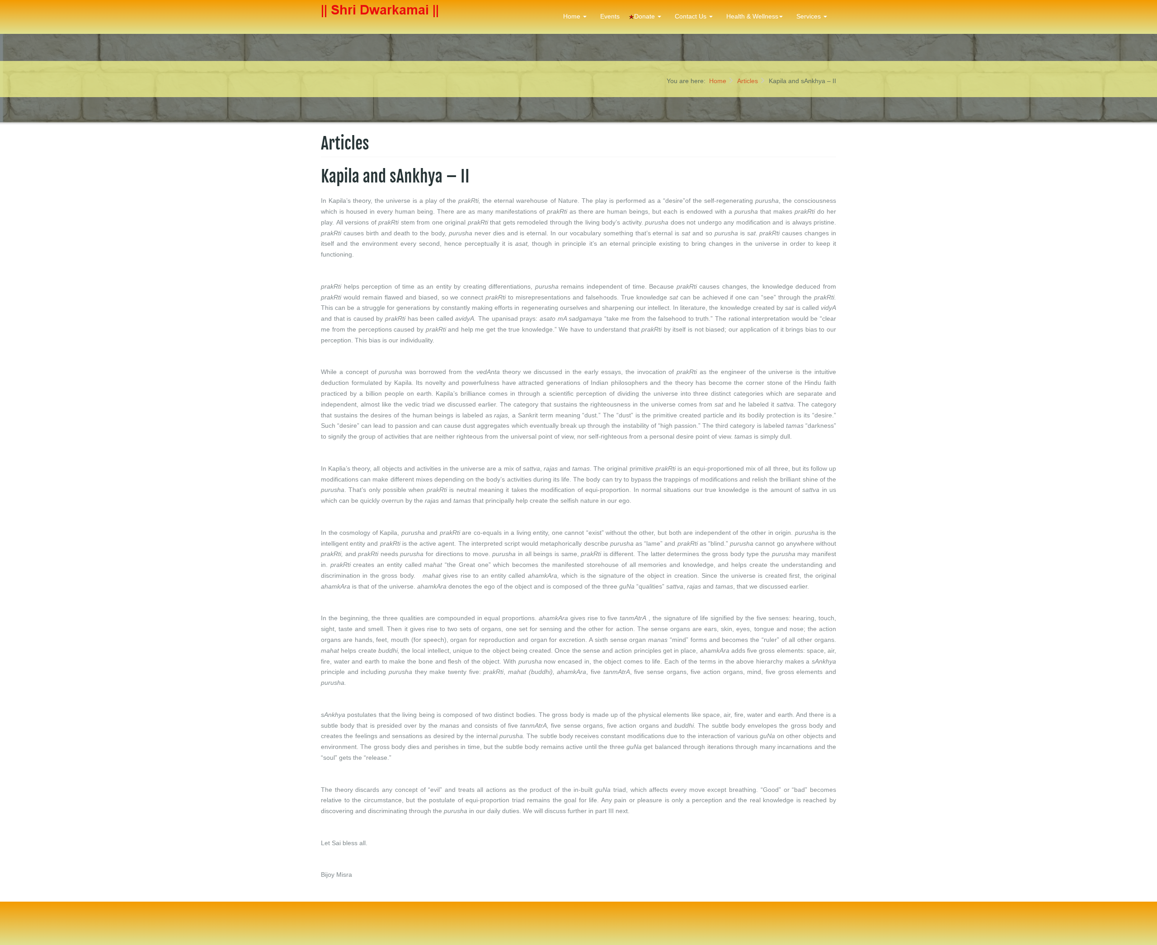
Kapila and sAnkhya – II (395, 176)
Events (610, 16)
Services (809, 16)
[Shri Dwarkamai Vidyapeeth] (381, 17)
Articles (747, 80)
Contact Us (691, 16)
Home (572, 16)
